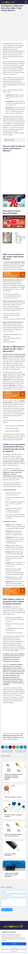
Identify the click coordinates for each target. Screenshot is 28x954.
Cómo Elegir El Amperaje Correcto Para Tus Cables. (7, 751)
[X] (10, 747)
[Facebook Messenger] (6, 747)
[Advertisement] (14, 26)
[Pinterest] (14, 747)
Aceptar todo (14, 943)
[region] (14, 942)
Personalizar (14, 947)
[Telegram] (25, 747)
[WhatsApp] (17, 747)
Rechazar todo (14, 951)
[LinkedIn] (21, 747)
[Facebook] (2, 747)
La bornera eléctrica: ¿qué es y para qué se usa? (20, 751)
